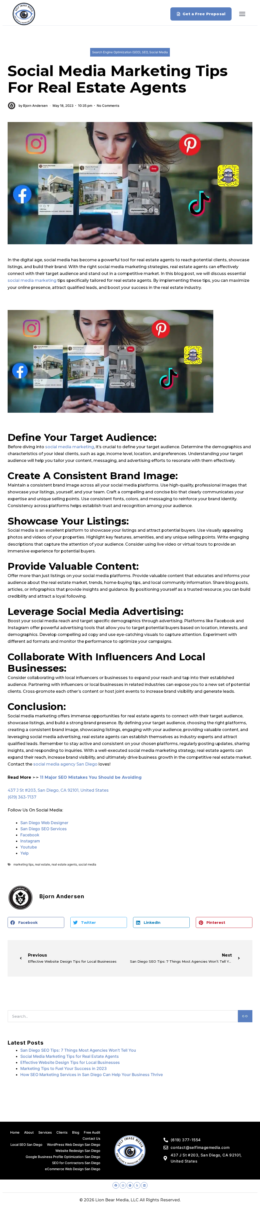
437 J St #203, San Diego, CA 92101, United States (58, 790)
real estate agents (64, 864)
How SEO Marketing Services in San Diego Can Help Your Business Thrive (91, 1074)
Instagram (30, 840)
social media (87, 864)
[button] (36, 922)
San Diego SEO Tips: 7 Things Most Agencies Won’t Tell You (78, 1050)
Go (245, 1016)
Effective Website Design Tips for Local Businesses (70, 1062)
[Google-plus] (130, 1185)
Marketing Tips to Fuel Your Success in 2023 (63, 1068)
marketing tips (23, 864)
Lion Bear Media (112, 1200)
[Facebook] (115, 1185)
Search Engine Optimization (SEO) (116, 52)
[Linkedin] (144, 1185)
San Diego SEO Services (43, 828)
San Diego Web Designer (44, 822)
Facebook (30, 834)
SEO (145, 52)
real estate (42, 864)
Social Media (158, 52)
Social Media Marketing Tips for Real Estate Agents (69, 1056)
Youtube (28, 847)
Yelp (24, 853)
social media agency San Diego (65, 764)
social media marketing (32, 280)
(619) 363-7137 (22, 797)
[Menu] (242, 14)
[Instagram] (123, 1185)
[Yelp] (137, 1185)
